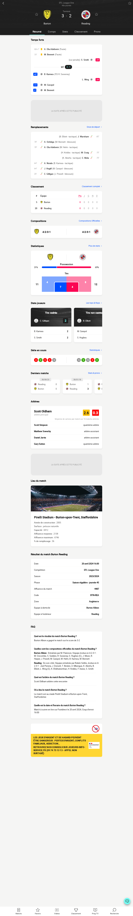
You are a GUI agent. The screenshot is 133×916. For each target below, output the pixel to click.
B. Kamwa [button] (49, 74)
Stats (65, 31)
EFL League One (91, 569)
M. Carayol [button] (49, 84)
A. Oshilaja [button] (49, 141)
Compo (52, 31)
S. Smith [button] (85, 59)
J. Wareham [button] (83, 136)
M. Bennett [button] (49, 54)
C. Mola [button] (85, 157)
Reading (47, 208)
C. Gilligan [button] (48, 173)
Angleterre (94, 601)
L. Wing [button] (85, 79)
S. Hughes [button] (82, 337)
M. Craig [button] (85, 152)
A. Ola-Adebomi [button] (51, 49)
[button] (41, 321)
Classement (80, 31)
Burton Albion (92, 607)
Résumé (37, 31)
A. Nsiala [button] (48, 163)
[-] (127, 901)
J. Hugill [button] (48, 168)
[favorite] (130, 3)
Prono (97, 31)
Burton (47, 202)
